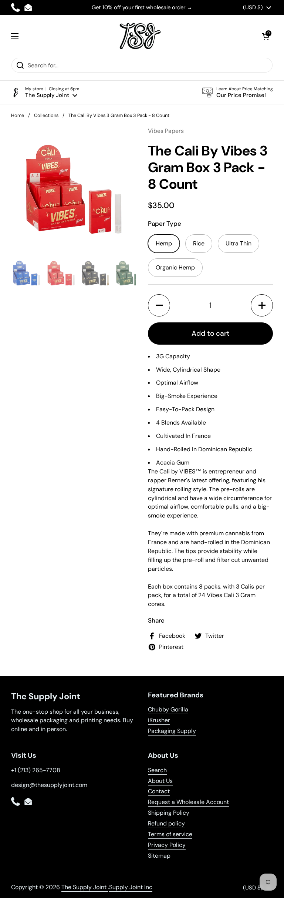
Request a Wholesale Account (188, 802)
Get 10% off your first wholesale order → (142, 7)
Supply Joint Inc (130, 887)
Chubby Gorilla (168, 709)
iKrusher (159, 720)
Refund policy (166, 823)
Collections (46, 115)
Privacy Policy (167, 845)
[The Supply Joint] (140, 36)
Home (17, 115)
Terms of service (170, 834)
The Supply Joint (84, 887)
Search (157, 770)
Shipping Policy (168, 813)
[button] (265, 36)
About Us (160, 781)
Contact (159, 791)
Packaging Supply (172, 731)
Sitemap (159, 856)
